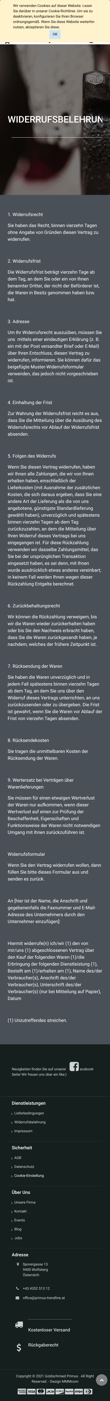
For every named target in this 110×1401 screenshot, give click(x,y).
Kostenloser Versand (49, 1330)
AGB (17, 1158)
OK (55, 34)
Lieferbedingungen (29, 1113)
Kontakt (20, 1211)
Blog (17, 1229)
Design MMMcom (64, 1382)
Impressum (23, 1131)
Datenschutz (24, 1167)
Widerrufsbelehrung (30, 1122)
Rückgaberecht (43, 1345)
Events (19, 1220)
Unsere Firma (25, 1202)
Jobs (18, 1238)
